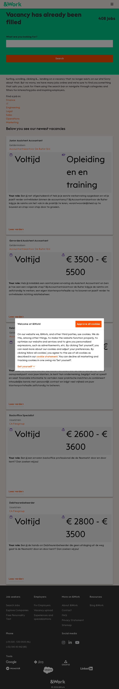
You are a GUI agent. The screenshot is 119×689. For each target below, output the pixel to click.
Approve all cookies (88, 324)
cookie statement (47, 356)
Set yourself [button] (25, 366)
